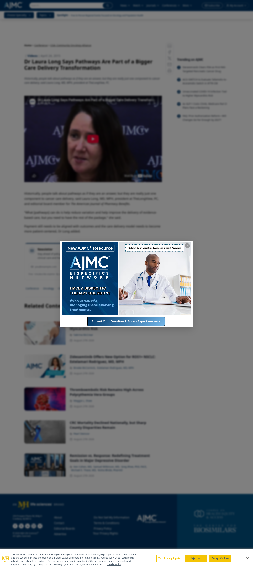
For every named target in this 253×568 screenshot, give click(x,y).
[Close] (247, 558)
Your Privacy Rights (169, 558)
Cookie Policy (114, 564)
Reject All (195, 558)
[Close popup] (187, 245)
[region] (126, 558)
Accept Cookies (220, 558)
